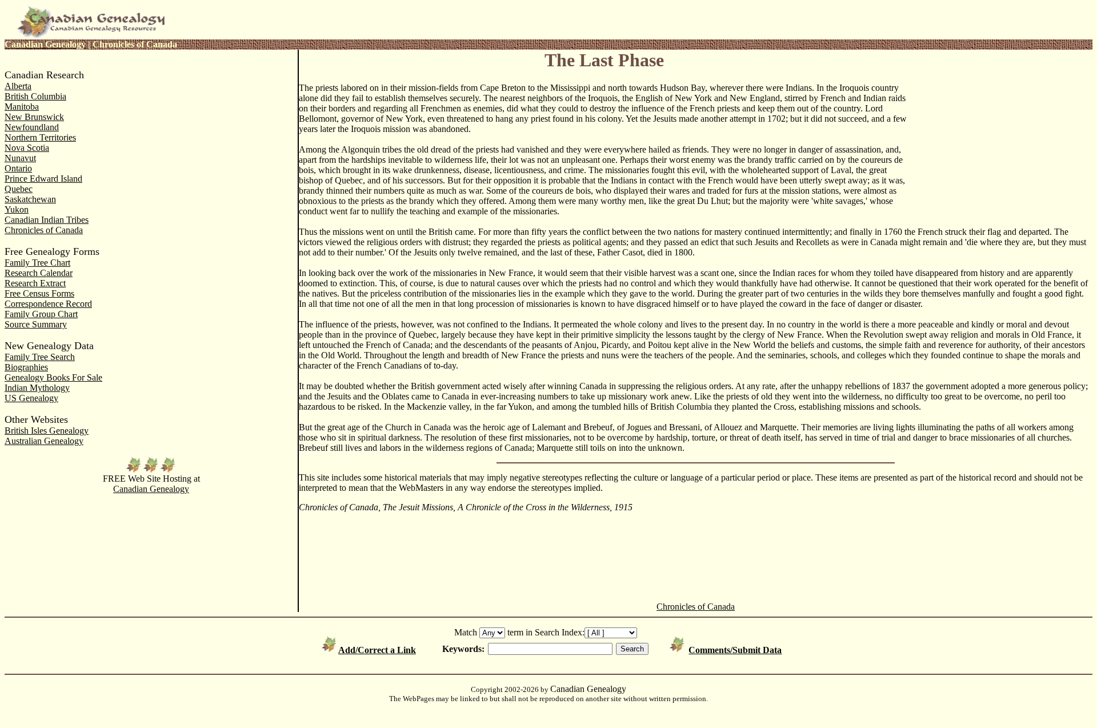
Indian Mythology (37, 388)
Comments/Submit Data (735, 650)
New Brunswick (34, 117)
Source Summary (36, 324)
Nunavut (20, 158)
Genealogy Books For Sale (53, 377)
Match (465, 632)
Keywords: (463, 649)
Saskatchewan (30, 199)
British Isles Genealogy (47, 430)
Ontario (18, 168)
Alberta (18, 86)
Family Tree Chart (37, 262)
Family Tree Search (40, 357)
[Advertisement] (1001, 126)
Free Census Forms (39, 293)
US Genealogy (31, 398)
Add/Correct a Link (377, 650)
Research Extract (35, 283)
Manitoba (22, 106)
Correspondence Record (48, 304)
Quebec (19, 189)
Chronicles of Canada (44, 230)
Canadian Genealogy (151, 489)
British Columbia (35, 96)
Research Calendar (39, 273)
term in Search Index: (545, 632)
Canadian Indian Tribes (47, 220)
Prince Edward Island (43, 178)
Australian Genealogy (44, 441)
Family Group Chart (41, 314)
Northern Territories (40, 137)
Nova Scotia (27, 148)
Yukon (17, 209)
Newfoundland (32, 127)
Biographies (26, 367)
